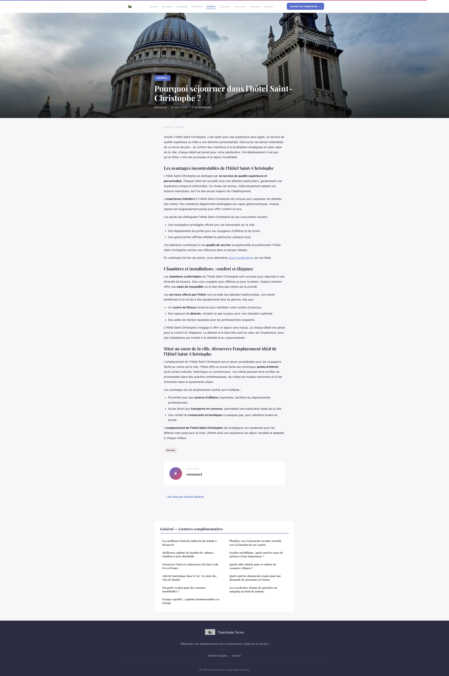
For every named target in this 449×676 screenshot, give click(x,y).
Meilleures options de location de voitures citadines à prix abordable (188, 554)
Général (211, 6)
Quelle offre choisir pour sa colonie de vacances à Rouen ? (252, 566)
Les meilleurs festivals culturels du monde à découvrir (189, 542)
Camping (182, 6)
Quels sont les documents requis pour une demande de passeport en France (255, 577)
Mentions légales (217, 655)
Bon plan (167, 6)
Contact (236, 655)
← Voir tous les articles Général (184, 496)
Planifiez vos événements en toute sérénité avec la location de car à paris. (255, 542)
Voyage (268, 6)
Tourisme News (231, 632)
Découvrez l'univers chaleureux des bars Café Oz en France (190, 566)
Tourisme (239, 6)
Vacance (255, 6)
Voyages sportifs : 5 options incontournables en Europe (190, 601)
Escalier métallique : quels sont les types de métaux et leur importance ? (256, 554)
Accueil (153, 6)
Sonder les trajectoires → (305, 6)
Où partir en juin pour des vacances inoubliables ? (184, 589)
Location (225, 6)
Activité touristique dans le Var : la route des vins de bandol (189, 577)
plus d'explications (241, 257)
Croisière (197, 6)
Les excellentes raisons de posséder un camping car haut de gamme (253, 589)
